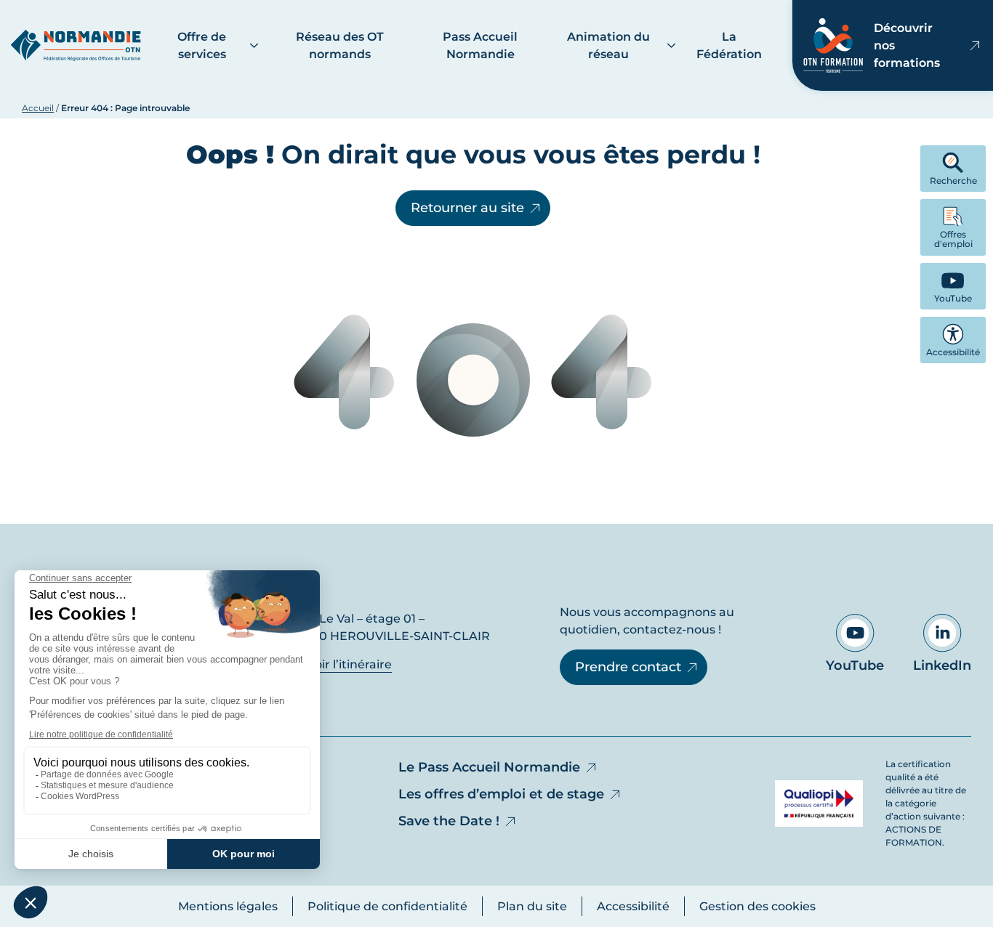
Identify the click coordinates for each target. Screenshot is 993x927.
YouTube (855, 665)
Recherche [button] (953, 180)
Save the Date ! (448, 821)
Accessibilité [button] (953, 352)
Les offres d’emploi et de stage (501, 794)
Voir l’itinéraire (348, 664)
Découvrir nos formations (907, 45)
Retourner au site (467, 208)
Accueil (38, 107)
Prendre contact (628, 667)
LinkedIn (942, 665)
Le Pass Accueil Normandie (489, 767)
